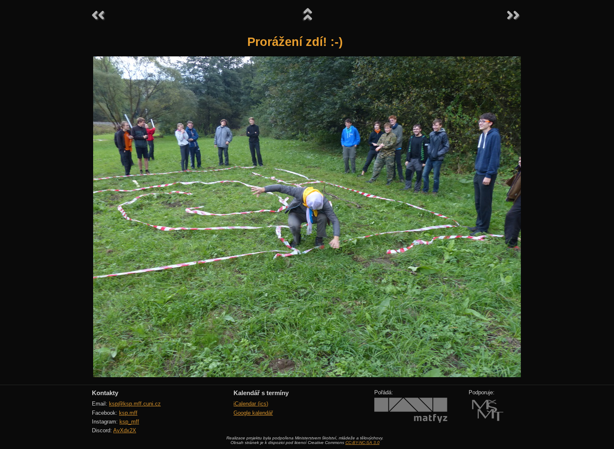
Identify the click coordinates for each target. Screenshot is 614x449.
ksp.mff (128, 413)
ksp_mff (129, 422)
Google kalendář (253, 413)
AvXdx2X (124, 430)
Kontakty (105, 392)
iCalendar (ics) (250, 404)
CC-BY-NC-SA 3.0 (362, 442)
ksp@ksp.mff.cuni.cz (135, 404)
